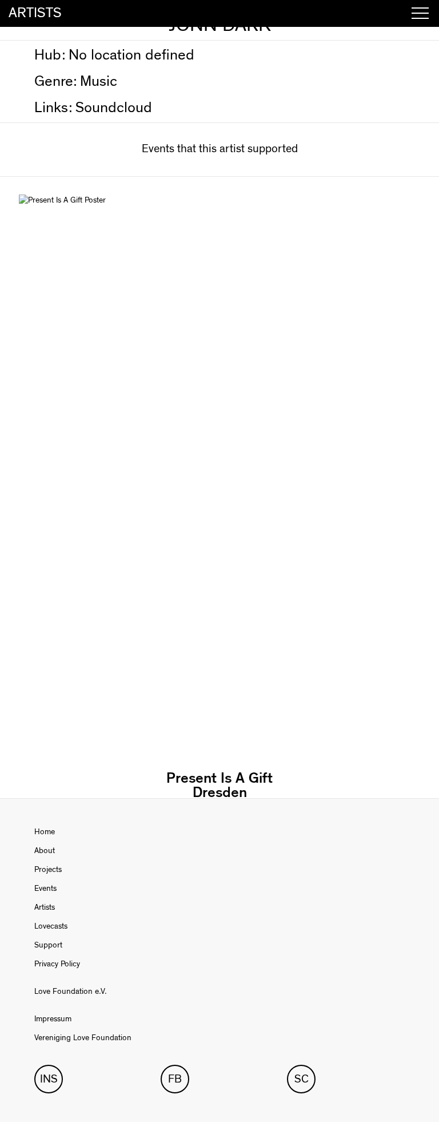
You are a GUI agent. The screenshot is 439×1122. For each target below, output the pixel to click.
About (44, 851)
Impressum (52, 1019)
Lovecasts (50, 926)
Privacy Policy (57, 964)
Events (45, 889)
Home (44, 832)
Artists (44, 907)
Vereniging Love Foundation (82, 1038)
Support (48, 945)
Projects (48, 870)
